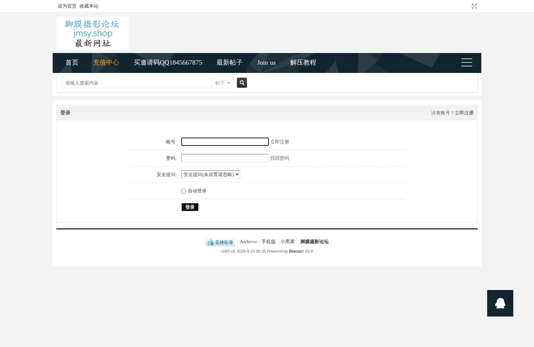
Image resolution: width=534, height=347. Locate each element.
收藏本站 (89, 6)
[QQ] (220, 241)
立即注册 (464, 112)
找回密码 (279, 158)
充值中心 (106, 62)
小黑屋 (287, 241)
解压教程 (303, 62)
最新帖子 (230, 62)
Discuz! (296, 251)
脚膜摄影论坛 (314, 241)
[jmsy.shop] (92, 48)
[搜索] (241, 83)
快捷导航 (470, 63)
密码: (171, 158)
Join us (266, 62)
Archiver (248, 241)
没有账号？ (443, 112)
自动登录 (197, 190)
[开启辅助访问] (467, 6)
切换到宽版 (473, 6)
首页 (71, 62)
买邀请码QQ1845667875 (168, 62)
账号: (171, 141)
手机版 (269, 241)
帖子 (220, 83)
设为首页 (67, 6)
